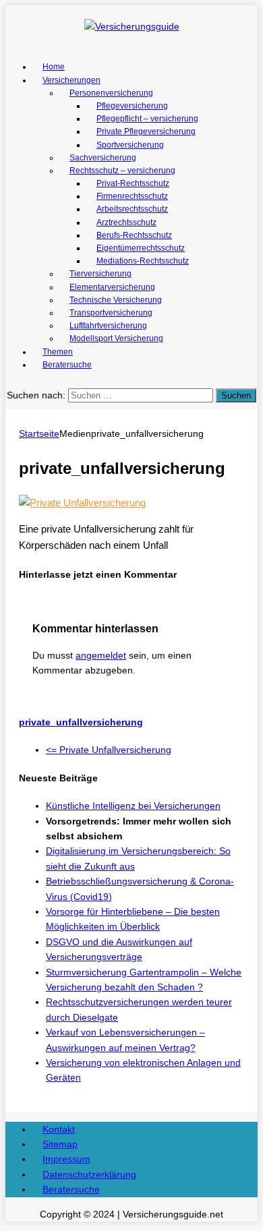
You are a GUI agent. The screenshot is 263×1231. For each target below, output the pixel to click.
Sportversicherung (130, 145)
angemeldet (101, 655)
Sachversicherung (102, 157)
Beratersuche (67, 364)
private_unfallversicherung (81, 722)
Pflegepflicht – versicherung (147, 118)
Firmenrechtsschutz (132, 196)
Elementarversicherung (112, 287)
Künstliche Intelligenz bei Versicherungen (133, 805)
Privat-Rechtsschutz (132, 183)
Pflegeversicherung (132, 106)
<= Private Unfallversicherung (108, 749)
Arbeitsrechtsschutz (132, 209)
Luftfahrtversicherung (108, 325)
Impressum (66, 1158)
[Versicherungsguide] (131, 26)
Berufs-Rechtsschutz (134, 235)
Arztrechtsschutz (126, 222)
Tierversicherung (100, 273)
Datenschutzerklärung (89, 1174)
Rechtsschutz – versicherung (122, 170)
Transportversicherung (110, 313)
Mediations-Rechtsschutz (142, 261)
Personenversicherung (111, 93)
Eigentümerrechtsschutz (140, 248)
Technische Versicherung (115, 300)
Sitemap (60, 1144)
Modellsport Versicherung (116, 338)
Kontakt (58, 1129)
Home (53, 66)
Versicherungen (71, 80)
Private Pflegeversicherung (146, 131)
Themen (57, 352)
